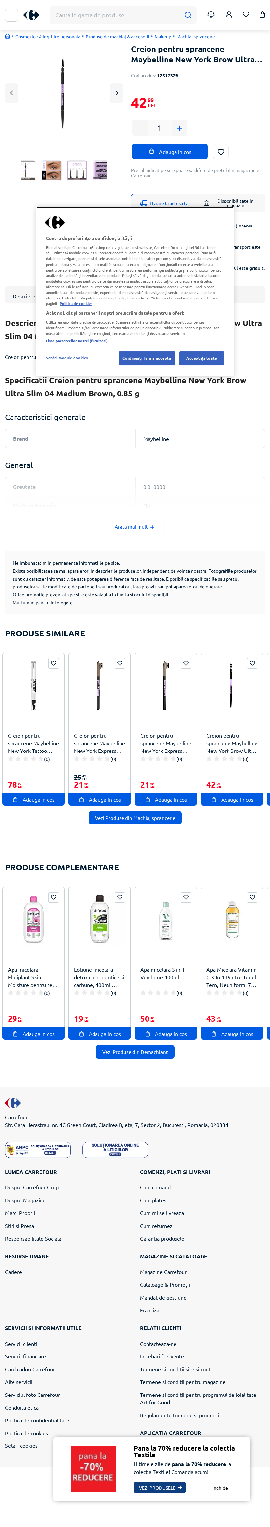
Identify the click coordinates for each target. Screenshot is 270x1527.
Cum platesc (154, 1200)
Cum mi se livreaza (162, 1212)
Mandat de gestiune (163, 1297)
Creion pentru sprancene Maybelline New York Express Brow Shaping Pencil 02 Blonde (165, 743)
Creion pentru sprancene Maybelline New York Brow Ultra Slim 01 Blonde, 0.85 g (231, 743)
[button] (262, 15)
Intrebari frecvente (162, 1356)
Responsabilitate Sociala (33, 1238)
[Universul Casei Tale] (33, 15)
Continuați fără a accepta (146, 358)
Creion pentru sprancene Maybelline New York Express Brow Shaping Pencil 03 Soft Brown (99, 743)
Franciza (149, 1310)
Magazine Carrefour (163, 1271)
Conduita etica (22, 1407)
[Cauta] (187, 15)
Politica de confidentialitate (37, 1420)
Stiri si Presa (19, 1225)
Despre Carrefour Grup (32, 1187)
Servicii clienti (21, 1343)
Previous (11, 93)
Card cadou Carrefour (30, 1369)
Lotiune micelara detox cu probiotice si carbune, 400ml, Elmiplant (99, 977)
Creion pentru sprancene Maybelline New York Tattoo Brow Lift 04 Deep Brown (33, 743)
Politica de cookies (26, 1433)
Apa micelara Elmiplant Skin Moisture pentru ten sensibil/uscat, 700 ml (33, 977)
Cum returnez (156, 1225)
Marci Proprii (20, 1212)
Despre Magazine (25, 1200)
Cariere (13, 1271)
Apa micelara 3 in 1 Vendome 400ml (162, 973)
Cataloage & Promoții (165, 1284)
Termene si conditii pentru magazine (183, 1381)
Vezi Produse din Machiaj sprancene (135, 818)
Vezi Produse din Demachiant (135, 1052)
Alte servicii (18, 1381)
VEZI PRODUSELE (157, 1488)
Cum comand (155, 1187)
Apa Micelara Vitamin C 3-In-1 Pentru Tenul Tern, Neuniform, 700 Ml (231, 977)
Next (117, 93)
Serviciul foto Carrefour (32, 1394)
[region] (135, 291)
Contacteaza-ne (158, 1343)
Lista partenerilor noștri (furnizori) (77, 340)
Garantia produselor (163, 1238)
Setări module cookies (67, 357)
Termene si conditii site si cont (175, 1369)
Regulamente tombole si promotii (179, 1415)
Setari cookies (21, 1445)
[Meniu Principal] (11, 15)
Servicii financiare (25, 1356)
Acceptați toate (201, 358)
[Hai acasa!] (7, 36)
